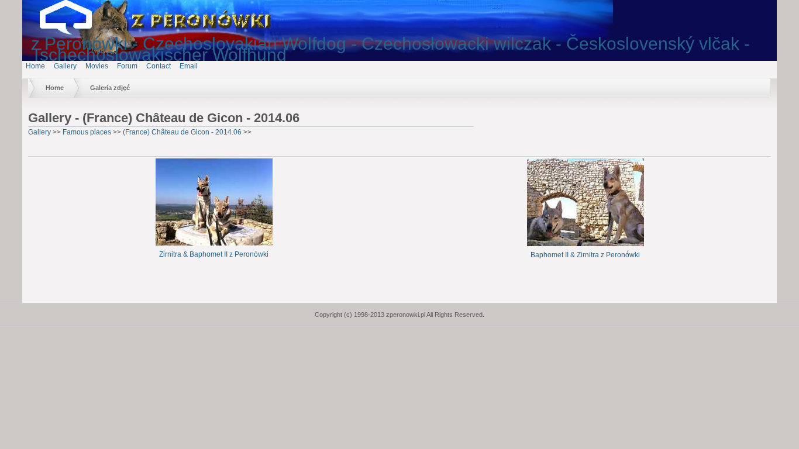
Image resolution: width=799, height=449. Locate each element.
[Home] (75, 32)
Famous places (87, 132)
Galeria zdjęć (110, 87)
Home (35, 66)
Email (189, 66)
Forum (127, 66)
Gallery (65, 66)
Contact (158, 66)
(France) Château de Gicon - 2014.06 (182, 132)
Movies (96, 66)
